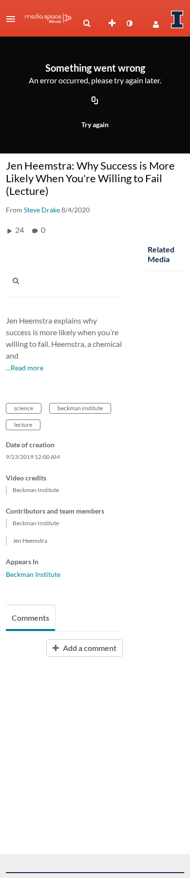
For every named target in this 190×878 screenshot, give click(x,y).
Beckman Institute (33, 574)
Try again (95, 124)
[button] (13, 19)
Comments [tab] (30, 617)
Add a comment (88, 647)
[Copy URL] (95, 101)
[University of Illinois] (177, 19)
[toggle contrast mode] (129, 23)
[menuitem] (86, 23)
